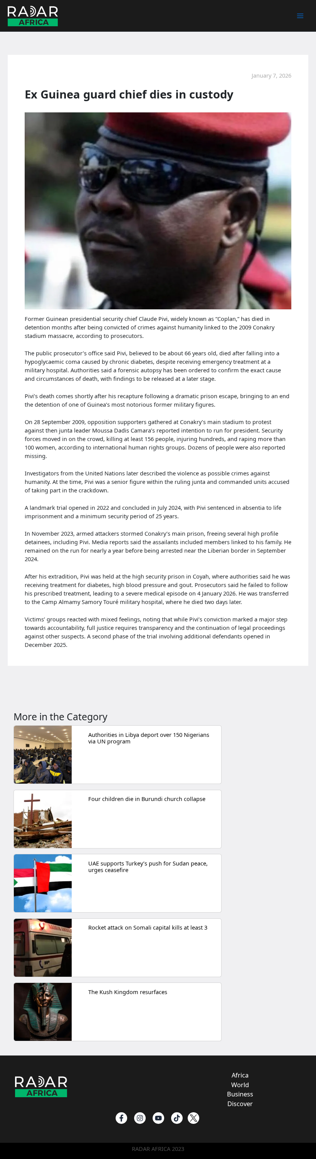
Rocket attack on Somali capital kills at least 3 (147, 927)
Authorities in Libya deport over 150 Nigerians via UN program (148, 738)
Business (240, 1093)
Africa (240, 1075)
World (240, 1084)
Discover (240, 1103)
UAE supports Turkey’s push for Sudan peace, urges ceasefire (148, 866)
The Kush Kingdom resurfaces (127, 992)
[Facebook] (121, 1118)
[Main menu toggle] (300, 16)
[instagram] (140, 1118)
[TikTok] (177, 1118)
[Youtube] (158, 1118)
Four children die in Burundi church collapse (146, 799)
